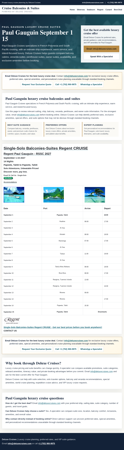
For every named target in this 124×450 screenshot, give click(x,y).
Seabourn (91, 10)
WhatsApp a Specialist (91, 84)
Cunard (108, 10)
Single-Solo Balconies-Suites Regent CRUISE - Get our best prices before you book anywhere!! (53, 327)
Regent (100, 10)
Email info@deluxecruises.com (101, 49)
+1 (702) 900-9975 (114, 3)
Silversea (81, 10)
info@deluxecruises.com (92, 3)
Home (72, 10)
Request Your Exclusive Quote (36, 84)
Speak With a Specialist (101, 56)
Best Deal (118, 10)
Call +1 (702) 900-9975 (65, 84)
